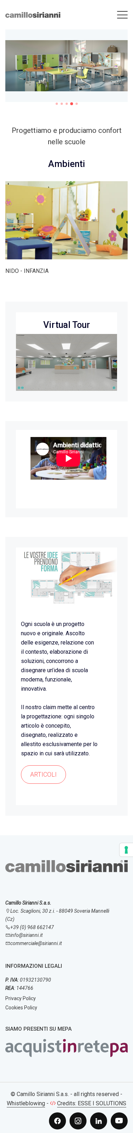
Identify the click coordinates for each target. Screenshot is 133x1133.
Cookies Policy (21, 1007)
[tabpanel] (66, 65)
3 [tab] (66, 104)
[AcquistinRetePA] (66, 1047)
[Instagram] (78, 1120)
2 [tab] (61, 104)
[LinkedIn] (98, 1120)
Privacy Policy (20, 998)
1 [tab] (56, 104)
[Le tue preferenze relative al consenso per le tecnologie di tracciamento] (126, 850)
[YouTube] (119, 1120)
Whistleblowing (26, 1103)
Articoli (43, 774)
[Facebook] (57, 1120)
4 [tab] (71, 103)
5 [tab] (76, 104)
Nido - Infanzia (27, 271)
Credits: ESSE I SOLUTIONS (91, 1103)
